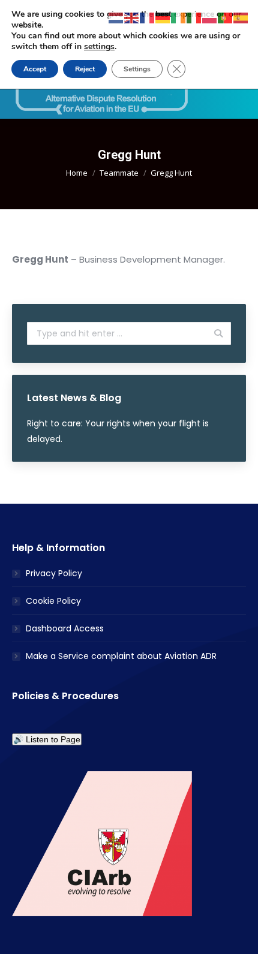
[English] (132, 17)
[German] (163, 17)
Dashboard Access (65, 628)
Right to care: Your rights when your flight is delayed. (118, 431)
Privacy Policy (54, 573)
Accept (34, 69)
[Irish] (179, 17)
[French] (147, 17)
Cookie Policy (53, 601)
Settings (137, 69)
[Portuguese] (225, 17)
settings (99, 46)
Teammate (119, 172)
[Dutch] (116, 17)
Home (77, 172)
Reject (85, 69)
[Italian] (194, 17)
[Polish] (210, 17)
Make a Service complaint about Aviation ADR (121, 656)
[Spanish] (241, 17)
